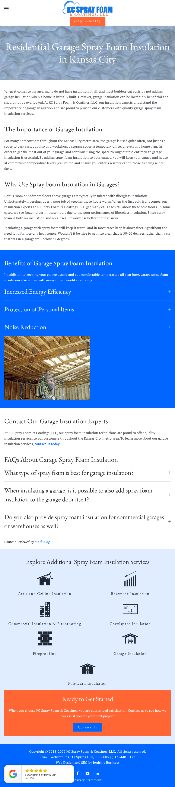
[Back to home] (87, 8)
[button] (6, 8)
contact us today (47, 443)
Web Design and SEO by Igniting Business (88, 762)
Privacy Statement (88, 780)
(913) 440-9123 (87, 21)
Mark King (42, 541)
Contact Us (87, 727)
